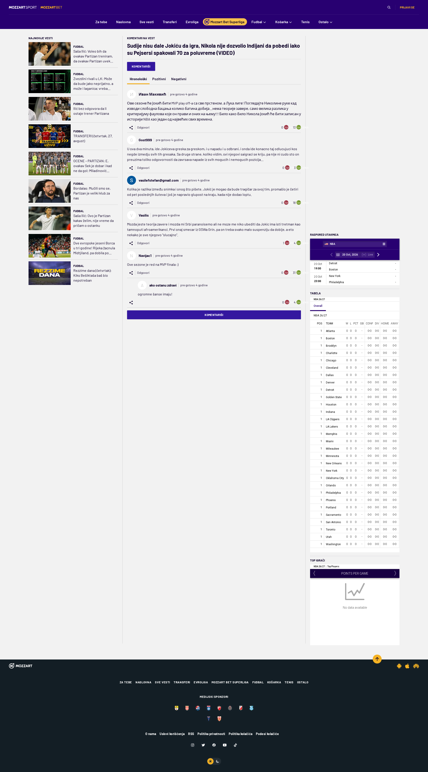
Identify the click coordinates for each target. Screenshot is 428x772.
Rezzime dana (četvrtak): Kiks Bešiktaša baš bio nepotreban (92, 275)
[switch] (214, 761)
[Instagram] (192, 745)
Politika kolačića (240, 734)
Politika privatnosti (211, 734)
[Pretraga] (389, 7)
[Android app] (399, 666)
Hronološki (138, 79)
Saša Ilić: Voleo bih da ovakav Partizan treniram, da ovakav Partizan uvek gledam (93, 56)
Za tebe (126, 682)
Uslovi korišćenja (172, 734)
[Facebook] (214, 745)
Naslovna (143, 682)
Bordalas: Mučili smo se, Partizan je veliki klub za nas (92, 193)
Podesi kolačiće (267, 734)
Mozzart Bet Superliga (230, 682)
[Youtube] (224, 745)
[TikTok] (235, 745)
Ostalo (303, 682)
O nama (150, 734)
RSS (191, 734)
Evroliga (201, 682)
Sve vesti (162, 682)
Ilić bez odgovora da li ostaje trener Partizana (91, 110)
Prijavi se (407, 7)
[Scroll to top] (377, 659)
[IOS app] (407, 665)
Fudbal (78, 46)
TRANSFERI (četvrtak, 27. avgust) (93, 138)
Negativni (178, 79)
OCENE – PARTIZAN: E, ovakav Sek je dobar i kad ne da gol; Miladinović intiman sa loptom (92, 166)
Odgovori (143, 127)
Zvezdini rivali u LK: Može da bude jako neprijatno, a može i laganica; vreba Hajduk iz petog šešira (93, 83)
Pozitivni (159, 79)
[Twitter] (203, 745)
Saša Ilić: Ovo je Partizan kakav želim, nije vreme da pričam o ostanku (93, 220)
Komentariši (141, 66)
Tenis (289, 682)
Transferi (182, 682)
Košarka (274, 682)
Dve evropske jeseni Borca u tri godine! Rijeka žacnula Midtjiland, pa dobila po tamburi (94, 248)
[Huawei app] (416, 666)
